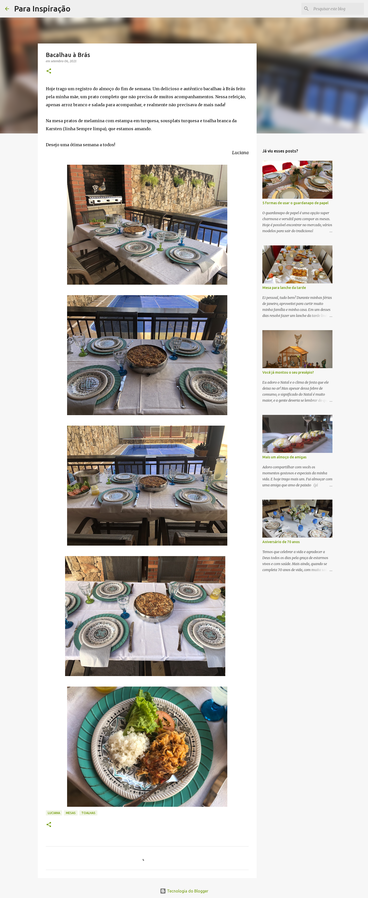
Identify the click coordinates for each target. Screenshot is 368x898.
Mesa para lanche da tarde (284, 288)
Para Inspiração (42, 8)
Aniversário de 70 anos (281, 542)
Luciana (54, 813)
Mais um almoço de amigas (284, 457)
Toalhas (88, 813)
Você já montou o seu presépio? (288, 372)
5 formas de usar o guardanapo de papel (295, 203)
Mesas (71, 813)
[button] (49, 71)
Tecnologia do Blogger (187, 891)
